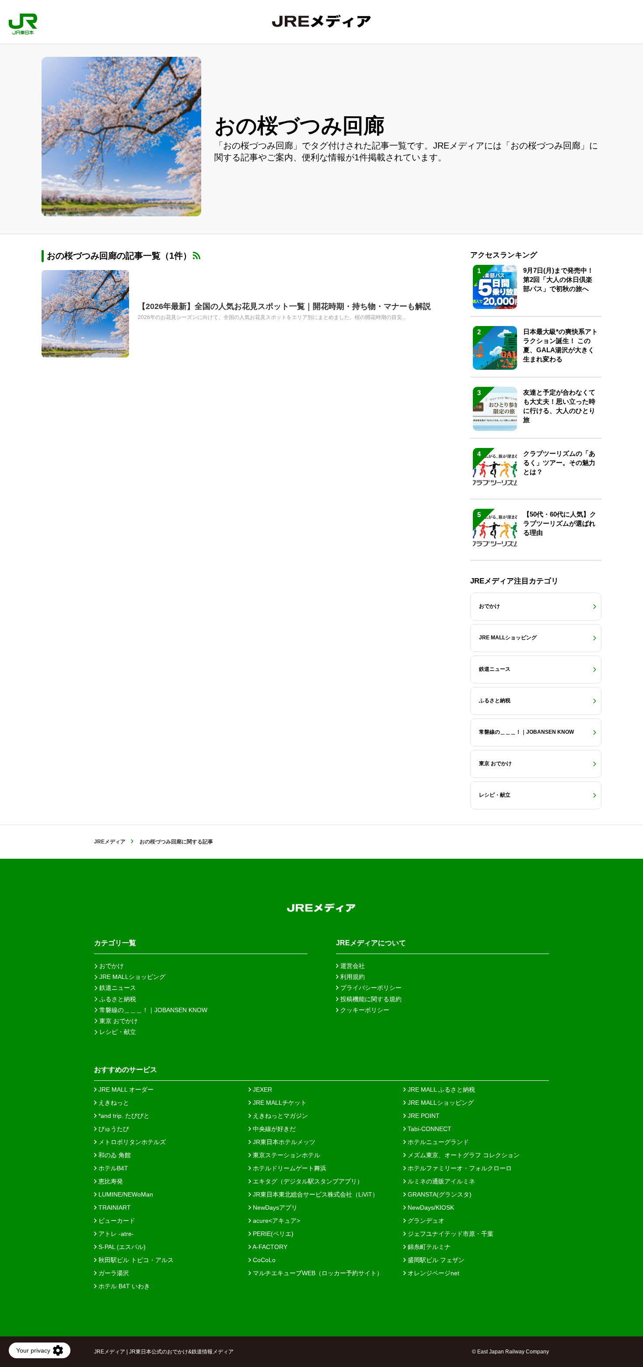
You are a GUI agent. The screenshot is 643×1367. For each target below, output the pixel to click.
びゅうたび (113, 1129)
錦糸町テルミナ (428, 1247)
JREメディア (110, 842)
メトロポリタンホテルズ (131, 1142)
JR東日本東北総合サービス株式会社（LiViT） (314, 1194)
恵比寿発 (110, 1181)
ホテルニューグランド (437, 1142)
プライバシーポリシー (370, 987)
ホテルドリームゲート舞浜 (288, 1168)
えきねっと (113, 1102)
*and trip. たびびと (123, 1116)
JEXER (261, 1089)
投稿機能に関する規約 (370, 999)
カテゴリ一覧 (115, 943)
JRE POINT (423, 1116)
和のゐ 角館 (114, 1155)
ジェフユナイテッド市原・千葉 (449, 1234)
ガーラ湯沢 (113, 1273)
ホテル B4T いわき (123, 1286)
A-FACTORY (269, 1247)
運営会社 (352, 965)
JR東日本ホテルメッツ (283, 1142)
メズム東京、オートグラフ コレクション (463, 1155)
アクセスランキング (503, 255)
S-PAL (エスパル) (121, 1247)
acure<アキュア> (275, 1220)
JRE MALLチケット (279, 1102)
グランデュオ (425, 1220)
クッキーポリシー (364, 1009)
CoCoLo (263, 1260)
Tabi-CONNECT (428, 1129)
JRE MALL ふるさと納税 (440, 1089)
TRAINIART (114, 1207)
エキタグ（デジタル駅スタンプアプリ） (307, 1181)
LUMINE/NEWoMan (125, 1194)
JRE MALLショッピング (440, 1102)
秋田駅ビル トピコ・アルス (135, 1260)
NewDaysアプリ (274, 1207)
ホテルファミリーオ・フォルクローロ (459, 1168)
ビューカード (116, 1220)
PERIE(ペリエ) (272, 1234)
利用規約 (352, 976)
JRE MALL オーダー (125, 1089)
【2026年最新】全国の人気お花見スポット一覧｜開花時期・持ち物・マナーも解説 (284, 306)
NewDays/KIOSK (430, 1207)
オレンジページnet (432, 1273)
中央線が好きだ (273, 1129)
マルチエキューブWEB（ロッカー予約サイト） (317, 1273)
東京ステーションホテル (285, 1155)
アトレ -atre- (115, 1234)
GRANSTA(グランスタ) (439, 1194)
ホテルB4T (112, 1168)
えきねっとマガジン (279, 1116)
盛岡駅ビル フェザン (435, 1260)
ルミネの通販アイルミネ (440, 1181)
